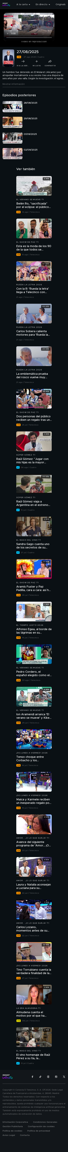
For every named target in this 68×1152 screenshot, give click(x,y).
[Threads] (48, 1076)
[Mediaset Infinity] (6, 4)
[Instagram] (56, 1076)
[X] (64, 1076)
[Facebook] (32, 1076)
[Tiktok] (40, 1076)
